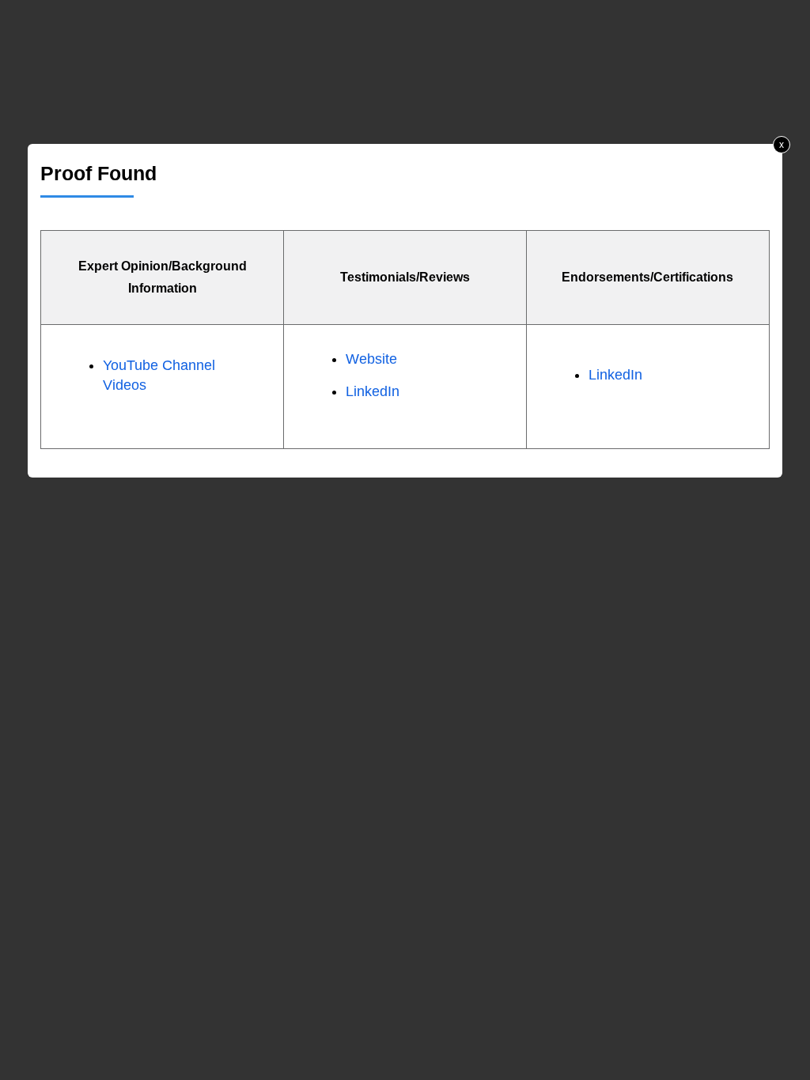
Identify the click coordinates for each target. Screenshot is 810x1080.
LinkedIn (372, 391)
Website (371, 359)
